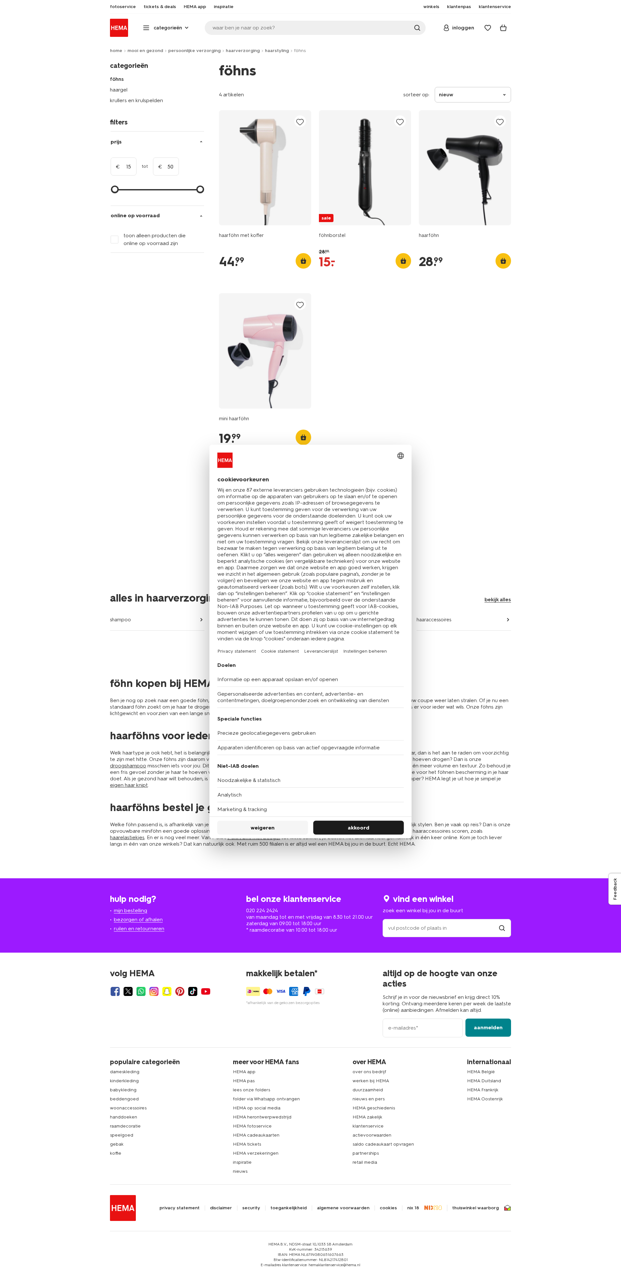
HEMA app (244, 1072)
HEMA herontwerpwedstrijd (262, 1117)
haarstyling (277, 50)
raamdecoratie (125, 1126)
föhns (117, 79)
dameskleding (124, 1072)
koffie (115, 1153)
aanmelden (488, 1027)
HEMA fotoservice (252, 1126)
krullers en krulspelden (136, 100)
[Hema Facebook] (115, 991)
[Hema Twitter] (128, 991)
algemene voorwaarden (343, 1208)
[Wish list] (488, 28)
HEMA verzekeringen (255, 1153)
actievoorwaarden (372, 1135)
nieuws (240, 1171)
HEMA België (481, 1072)
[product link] (265, 167)
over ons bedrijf (369, 1072)
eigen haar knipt (129, 785)
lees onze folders (251, 1090)
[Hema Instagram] (153, 991)
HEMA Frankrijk (482, 1090)
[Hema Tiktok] (192, 991)
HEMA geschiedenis (374, 1108)
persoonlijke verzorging (194, 50)
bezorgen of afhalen (138, 919)
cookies (388, 1208)
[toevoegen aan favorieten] (300, 121)
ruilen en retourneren (139, 928)
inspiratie (242, 1162)
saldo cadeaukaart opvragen (383, 1144)
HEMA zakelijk (367, 1117)
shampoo (120, 620)
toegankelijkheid (288, 1208)
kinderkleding (124, 1081)
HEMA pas (244, 1081)
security (251, 1208)
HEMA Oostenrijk (485, 1099)
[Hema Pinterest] (179, 991)
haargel (118, 90)
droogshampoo (128, 766)
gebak (117, 1144)
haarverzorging (243, 50)
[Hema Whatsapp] (141, 991)
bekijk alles (498, 599)
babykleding (123, 1090)
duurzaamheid (368, 1090)
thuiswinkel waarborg (475, 1208)
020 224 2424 (262, 910)
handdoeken (123, 1117)
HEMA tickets (247, 1144)
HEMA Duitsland (484, 1081)
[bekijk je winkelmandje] (503, 28)
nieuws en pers (369, 1099)
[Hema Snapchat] (166, 991)
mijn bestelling (130, 910)
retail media (365, 1162)
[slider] (115, 189)
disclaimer (221, 1208)
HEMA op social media (256, 1108)
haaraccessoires (434, 620)
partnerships (366, 1153)
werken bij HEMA (371, 1081)
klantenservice (368, 1126)
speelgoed (121, 1135)
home (116, 50)
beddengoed (124, 1099)
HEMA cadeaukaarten (256, 1135)
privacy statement (179, 1208)
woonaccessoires (128, 1108)
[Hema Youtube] (205, 991)
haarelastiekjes (127, 837)
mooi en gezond (145, 50)
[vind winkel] (502, 928)
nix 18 (413, 1208)
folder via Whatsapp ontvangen (266, 1099)
